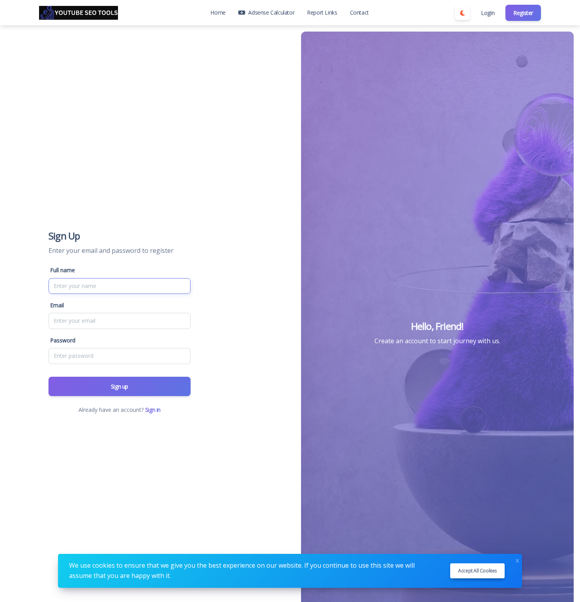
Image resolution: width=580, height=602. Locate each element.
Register (523, 13)
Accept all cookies (477, 570)
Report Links (322, 12)
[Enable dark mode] (462, 12)
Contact (359, 12)
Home (217, 12)
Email (57, 305)
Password (62, 340)
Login (487, 13)
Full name (62, 270)
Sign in (153, 409)
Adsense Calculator (271, 12)
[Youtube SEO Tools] (78, 12)
